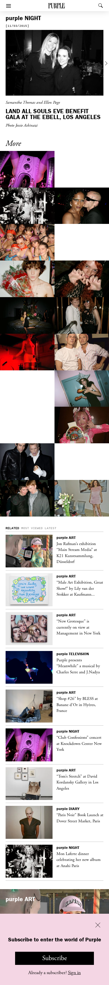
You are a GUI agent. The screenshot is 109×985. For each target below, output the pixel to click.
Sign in (74, 973)
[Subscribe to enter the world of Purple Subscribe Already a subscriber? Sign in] (54, 63)
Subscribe (54, 958)
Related (12, 528)
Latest (50, 528)
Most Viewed (32, 528)
